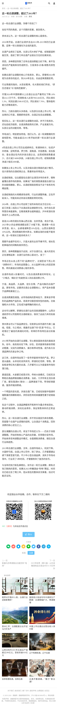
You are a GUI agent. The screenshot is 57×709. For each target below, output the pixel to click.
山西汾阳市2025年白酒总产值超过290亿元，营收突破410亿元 (15, 652)
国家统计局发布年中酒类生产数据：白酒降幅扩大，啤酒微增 (42, 600)
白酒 (31, 553)
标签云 (47, 691)
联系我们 (18, 691)
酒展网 (28, 3)
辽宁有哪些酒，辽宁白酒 (39, 653)
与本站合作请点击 (20, 526)
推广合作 (25, 691)
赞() (30, 534)
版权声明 (33, 691)
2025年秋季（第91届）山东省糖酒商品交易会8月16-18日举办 (43, 565)
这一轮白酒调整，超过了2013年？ (20, 13)
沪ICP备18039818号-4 (38, 695)
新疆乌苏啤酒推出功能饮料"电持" (14, 564)
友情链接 (40, 691)
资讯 (3, 8)
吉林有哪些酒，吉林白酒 (12, 679)
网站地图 (51, 695)
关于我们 (11, 691)
